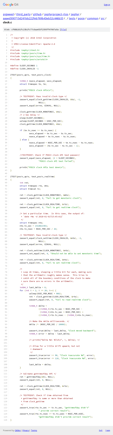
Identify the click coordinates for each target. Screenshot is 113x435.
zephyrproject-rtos (56, 14)
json (107, 430)
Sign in (107, 4)
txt (100, 430)
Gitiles (18, 430)
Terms (34, 430)
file (63, 29)
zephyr (75, 14)
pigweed (8, 14)
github (37, 14)
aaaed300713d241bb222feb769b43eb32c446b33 (33, 18)
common (92, 18)
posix (81, 18)
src (103, 18)
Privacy (25, 430)
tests (72, 18)
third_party (23, 14)
